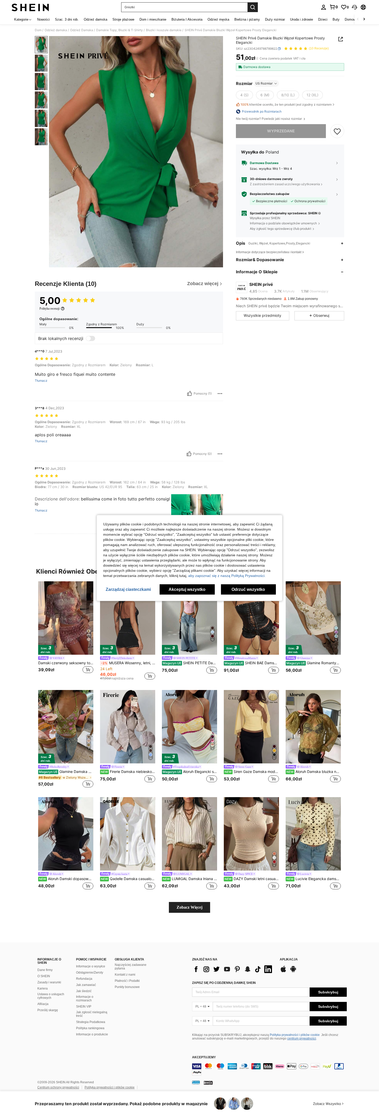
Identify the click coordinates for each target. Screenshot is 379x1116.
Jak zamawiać (86, 985)
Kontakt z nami (125, 974)
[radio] (244, 95)
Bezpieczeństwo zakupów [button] (269, 194)
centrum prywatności (301, 1038)
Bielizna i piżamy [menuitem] (247, 19)
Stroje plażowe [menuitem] (123, 19)
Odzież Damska (81, 30)
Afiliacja (42, 1004)
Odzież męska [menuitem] (218, 19)
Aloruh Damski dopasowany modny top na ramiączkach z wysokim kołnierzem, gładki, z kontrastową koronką (66, 879)
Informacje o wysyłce (90, 966)
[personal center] (323, 7)
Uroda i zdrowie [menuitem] (301, 19)
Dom (38, 30)
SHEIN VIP (83, 1006)
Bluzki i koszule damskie (164, 30)
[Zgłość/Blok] (220, 393)
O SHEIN (43, 976)
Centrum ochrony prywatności (58, 1087)
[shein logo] (30, 7)
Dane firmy (45, 970)
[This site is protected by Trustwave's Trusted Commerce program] (196, 1082)
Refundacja (84, 979)
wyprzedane (281, 131)
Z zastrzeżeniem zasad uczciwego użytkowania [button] (285, 184)
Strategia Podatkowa (90, 1022)
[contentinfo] (269, 1069)
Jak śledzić (84, 991)
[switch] (90, 338)
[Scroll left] (358, 19)
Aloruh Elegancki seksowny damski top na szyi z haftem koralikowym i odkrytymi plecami (190, 772)
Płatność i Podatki (127, 981)
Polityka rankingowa (90, 1028)
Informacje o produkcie (92, 1034)
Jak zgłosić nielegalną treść (91, 1014)
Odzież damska (56, 30)
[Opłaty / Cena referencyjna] (257, 58)
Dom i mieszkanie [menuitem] (152, 19)
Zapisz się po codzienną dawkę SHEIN (224, 983)
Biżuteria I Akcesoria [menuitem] (186, 19)
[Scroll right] (364, 19)
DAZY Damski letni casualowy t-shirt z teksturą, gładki (252, 879)
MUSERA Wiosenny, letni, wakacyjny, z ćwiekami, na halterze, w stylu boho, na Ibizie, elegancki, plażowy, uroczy (128, 663)
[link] (333, 7)
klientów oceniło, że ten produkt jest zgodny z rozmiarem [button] (286, 104)
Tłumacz (41, 380)
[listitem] (65, 630)
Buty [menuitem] (336, 19)
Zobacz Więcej (189, 907)
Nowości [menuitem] (43, 19)
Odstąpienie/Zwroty (89, 972)
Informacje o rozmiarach (84, 998)
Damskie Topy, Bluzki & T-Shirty (119, 30)
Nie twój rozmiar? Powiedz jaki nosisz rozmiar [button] (269, 119)
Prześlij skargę (47, 1010)
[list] (233, 969)
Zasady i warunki (49, 982)
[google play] (293, 971)
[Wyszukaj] (253, 7)
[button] (354, 7)
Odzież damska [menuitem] (95, 19)
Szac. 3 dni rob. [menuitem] (67, 19)
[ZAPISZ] (337, 131)
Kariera (42, 988)
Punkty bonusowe (127, 987)
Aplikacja (289, 959)
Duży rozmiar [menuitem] (275, 19)
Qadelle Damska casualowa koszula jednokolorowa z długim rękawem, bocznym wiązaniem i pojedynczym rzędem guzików (128, 879)
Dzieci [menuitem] (322, 19)
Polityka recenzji (49, 308)
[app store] (283, 971)
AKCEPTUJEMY (204, 1057)
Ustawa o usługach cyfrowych (50, 996)
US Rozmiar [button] (264, 83)
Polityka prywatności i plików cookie (295, 1035)
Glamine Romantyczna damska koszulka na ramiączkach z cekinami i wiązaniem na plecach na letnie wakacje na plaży (313, 663)
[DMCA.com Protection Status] (208, 1082)
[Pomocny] (189, 393)
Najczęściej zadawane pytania (130, 966)
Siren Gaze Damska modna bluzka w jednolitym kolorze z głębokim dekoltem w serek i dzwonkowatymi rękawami (252, 772)
